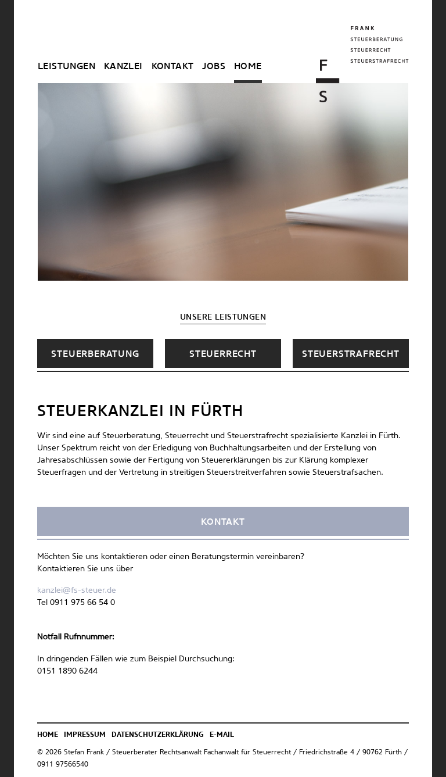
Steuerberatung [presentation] (95, 354)
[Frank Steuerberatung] (362, 64)
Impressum (85, 735)
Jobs (213, 66)
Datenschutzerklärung (158, 735)
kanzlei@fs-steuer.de (76, 590)
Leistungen (66, 66)
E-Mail (222, 735)
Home (248, 66)
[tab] (95, 353)
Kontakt (173, 66)
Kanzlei (123, 66)
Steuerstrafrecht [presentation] (351, 354)
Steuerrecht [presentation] (223, 354)
